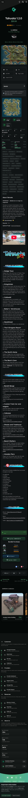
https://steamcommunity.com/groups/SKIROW (14, 518)
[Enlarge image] (14, 254)
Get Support (11, 556)
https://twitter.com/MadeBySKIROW (15, 520)
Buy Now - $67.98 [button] (15, 538)
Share (6, 573)
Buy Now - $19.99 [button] (12, 560)
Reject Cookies (16, 795)
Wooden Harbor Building (9, 617)
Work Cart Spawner (15, 225)
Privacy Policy (7, 781)
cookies (11, 786)
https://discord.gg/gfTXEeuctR (14, 512)
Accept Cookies (6, 795)
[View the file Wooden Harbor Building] (12, 604)
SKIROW (15, 30)
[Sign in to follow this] (14, 573)
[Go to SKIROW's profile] (14, 36)
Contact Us (21, 781)
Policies (14, 781)
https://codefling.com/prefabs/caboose (12, 421)
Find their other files (14, 32)
